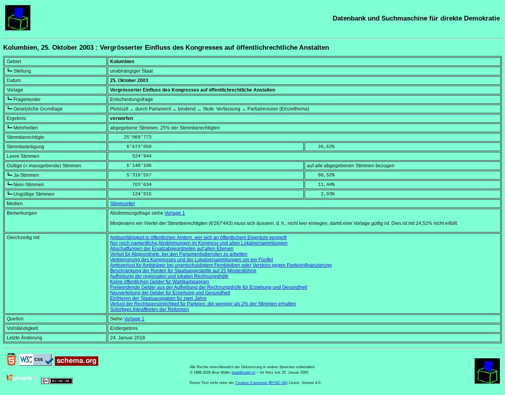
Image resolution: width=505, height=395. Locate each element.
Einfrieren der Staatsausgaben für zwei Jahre (158, 298)
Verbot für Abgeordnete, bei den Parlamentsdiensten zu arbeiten (178, 254)
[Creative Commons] (57, 382)
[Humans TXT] (22, 382)
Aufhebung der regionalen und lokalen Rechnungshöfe (169, 276)
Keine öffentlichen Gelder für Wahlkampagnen (159, 282)
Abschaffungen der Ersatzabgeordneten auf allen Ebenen (172, 248)
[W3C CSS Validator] (36, 364)
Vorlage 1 (175, 213)
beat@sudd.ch (243, 372)
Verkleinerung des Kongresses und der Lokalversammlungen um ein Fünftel (191, 259)
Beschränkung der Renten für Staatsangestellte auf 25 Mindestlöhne (183, 270)
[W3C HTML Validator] (11, 364)
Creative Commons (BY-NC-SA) (261, 383)
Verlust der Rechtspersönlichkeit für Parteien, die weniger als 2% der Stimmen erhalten (203, 304)
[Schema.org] (76, 364)
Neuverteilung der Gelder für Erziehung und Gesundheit (170, 293)
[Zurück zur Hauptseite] (17, 29)
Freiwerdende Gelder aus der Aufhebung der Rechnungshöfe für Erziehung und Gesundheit (208, 287)
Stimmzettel (122, 203)
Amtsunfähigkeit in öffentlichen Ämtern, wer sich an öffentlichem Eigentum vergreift (198, 237)
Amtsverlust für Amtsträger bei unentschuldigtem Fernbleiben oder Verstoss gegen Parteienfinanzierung (221, 265)
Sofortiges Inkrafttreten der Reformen (149, 309)
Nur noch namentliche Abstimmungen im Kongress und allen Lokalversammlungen (199, 243)
